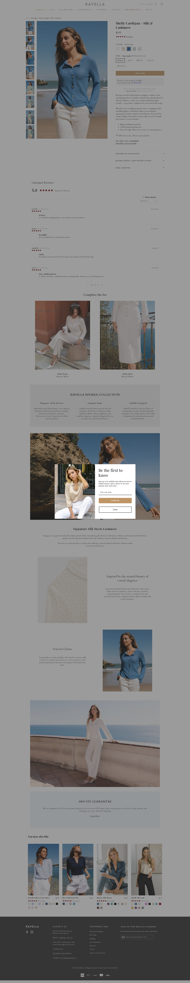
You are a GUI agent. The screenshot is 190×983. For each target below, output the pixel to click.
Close (115, 510)
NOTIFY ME (115, 500)
